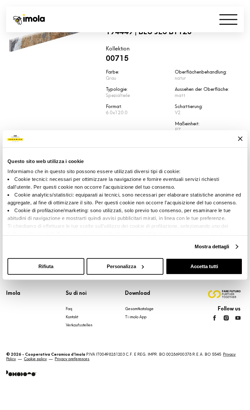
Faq (69, 309)
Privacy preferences (72, 359)
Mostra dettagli (212, 246)
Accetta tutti (204, 266)
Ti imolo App (135, 317)
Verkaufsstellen (79, 325)
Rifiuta (45, 266)
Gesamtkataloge (139, 309)
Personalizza (121, 266)
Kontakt (72, 317)
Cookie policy (35, 359)
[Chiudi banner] (240, 138)
